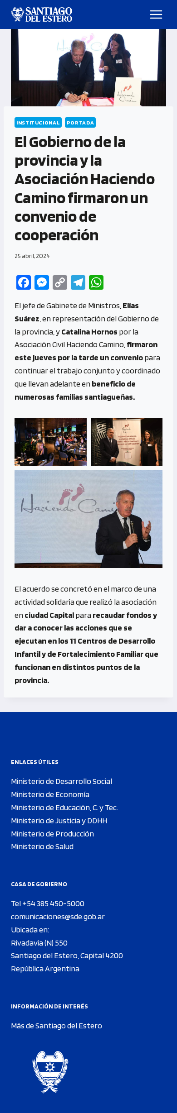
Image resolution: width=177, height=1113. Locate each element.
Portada (80, 122)
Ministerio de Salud (42, 846)
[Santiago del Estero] (41, 14)
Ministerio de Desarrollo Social (61, 781)
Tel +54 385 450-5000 (47, 903)
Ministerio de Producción (52, 833)
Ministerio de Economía (50, 794)
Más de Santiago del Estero (56, 1025)
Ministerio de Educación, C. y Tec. (64, 807)
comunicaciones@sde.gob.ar (58, 916)
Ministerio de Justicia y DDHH (59, 820)
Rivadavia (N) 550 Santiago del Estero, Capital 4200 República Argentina (67, 956)
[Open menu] (156, 14)
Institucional (38, 122)
